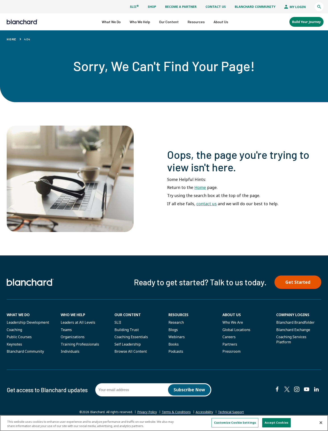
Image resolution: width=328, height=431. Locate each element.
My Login (297, 7)
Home (11, 39)
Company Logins (292, 315)
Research (176, 322)
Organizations (73, 336)
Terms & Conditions (176, 412)
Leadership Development (28, 322)
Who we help (73, 315)
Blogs (173, 329)
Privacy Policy (147, 412)
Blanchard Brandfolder (295, 322)
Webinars (176, 336)
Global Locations (236, 329)
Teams (66, 329)
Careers (229, 336)
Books (173, 344)
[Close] (321, 422)
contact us (206, 203)
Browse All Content (130, 351)
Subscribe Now (189, 390)
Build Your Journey (306, 22)
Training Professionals (80, 344)
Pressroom (231, 351)
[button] (319, 6)
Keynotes (14, 344)
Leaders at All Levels (78, 322)
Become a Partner (181, 6)
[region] (164, 423)
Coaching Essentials (131, 336)
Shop (152, 6)
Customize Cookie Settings (235, 423)
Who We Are (232, 322)
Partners (229, 344)
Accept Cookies (276, 423)
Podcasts (175, 351)
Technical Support (231, 412)
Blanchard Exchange (293, 329)
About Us (231, 315)
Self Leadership (127, 344)
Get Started (297, 282)
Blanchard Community (255, 6)
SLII (134, 6)
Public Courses (19, 336)
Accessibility (204, 412)
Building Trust (126, 329)
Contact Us (216, 6)
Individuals (70, 351)
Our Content (127, 315)
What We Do (18, 315)
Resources (178, 315)
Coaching (14, 329)
